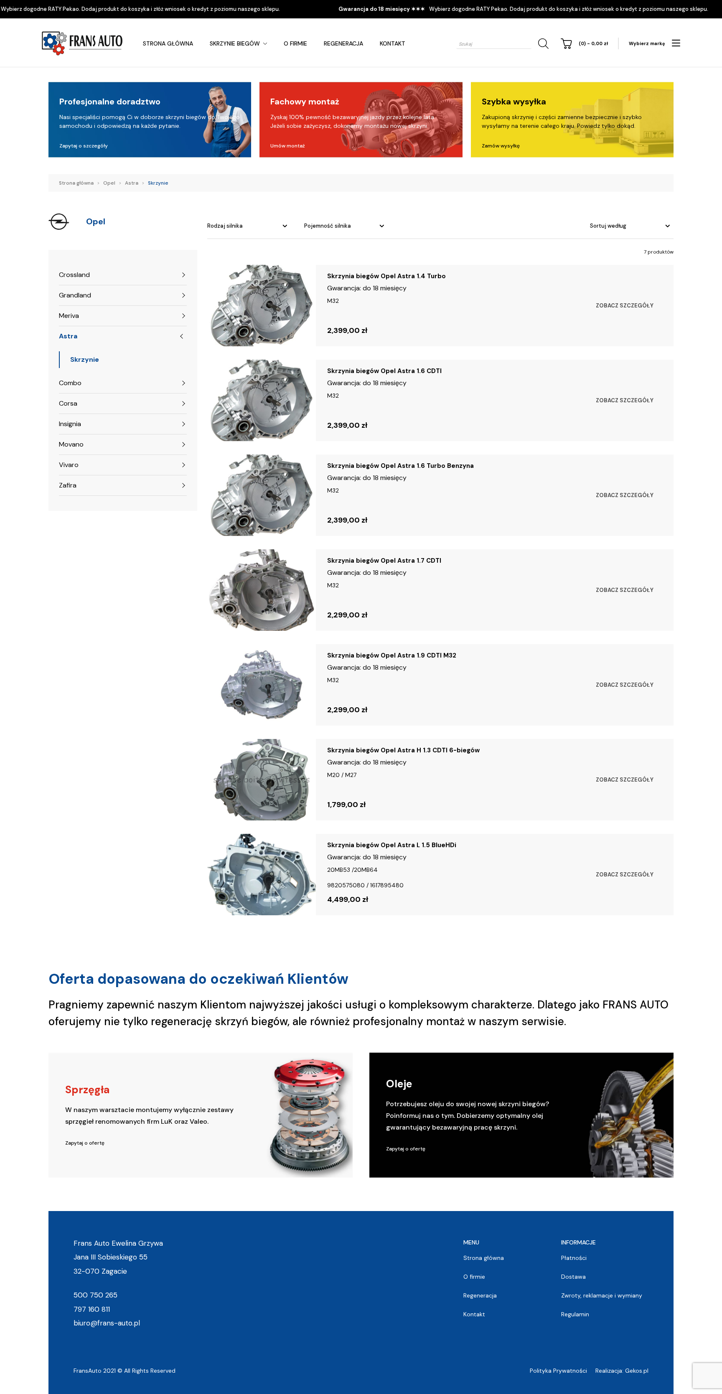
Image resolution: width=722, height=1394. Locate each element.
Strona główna (168, 43)
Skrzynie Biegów (235, 43)
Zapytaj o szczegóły (83, 145)
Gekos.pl (636, 1370)
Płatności (574, 1258)
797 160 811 (92, 1309)
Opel (109, 183)
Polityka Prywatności (558, 1370)
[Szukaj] (541, 43)
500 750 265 (95, 1295)
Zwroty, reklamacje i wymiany (601, 1295)
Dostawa (573, 1276)
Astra (131, 183)
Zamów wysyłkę (501, 145)
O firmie (295, 43)
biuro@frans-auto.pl (107, 1323)
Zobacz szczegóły (624, 305)
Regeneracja (343, 43)
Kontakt (392, 43)
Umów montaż (287, 145)
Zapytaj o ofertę (84, 1143)
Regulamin (575, 1314)
